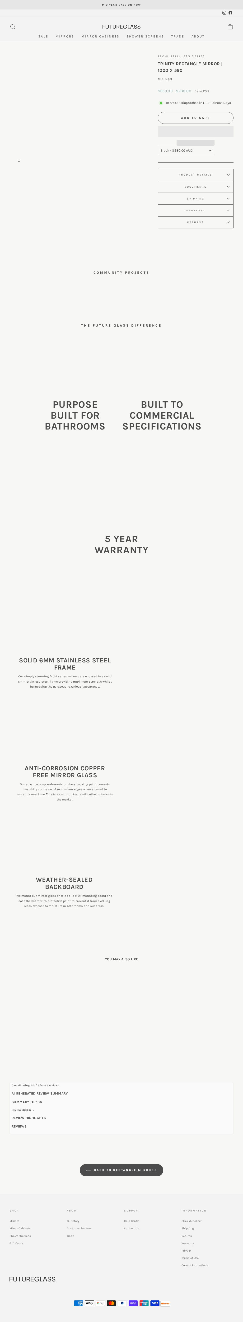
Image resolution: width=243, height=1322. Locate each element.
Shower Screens (20, 1236)
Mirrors (14, 1221)
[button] (196, 131)
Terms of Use (190, 1258)
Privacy (187, 1250)
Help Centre (132, 1221)
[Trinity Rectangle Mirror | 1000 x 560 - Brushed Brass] (32, 1054)
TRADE (177, 36)
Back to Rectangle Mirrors (125, 1170)
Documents (195, 186)
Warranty (196, 210)
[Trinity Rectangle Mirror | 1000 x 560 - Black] (26, 1054)
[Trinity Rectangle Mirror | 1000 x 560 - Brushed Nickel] (45, 1054)
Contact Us (131, 1228)
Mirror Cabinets (20, 1228)
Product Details (195, 174)
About (198, 36)
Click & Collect (192, 1221)
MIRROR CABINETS (100, 36)
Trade (70, 1236)
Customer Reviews (79, 1228)
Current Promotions (195, 1265)
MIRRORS (65, 36)
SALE (43, 36)
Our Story (73, 1221)
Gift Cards (16, 1243)
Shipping (195, 198)
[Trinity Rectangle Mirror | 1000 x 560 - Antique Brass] (39, 1054)
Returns (195, 222)
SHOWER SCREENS (145, 36)
